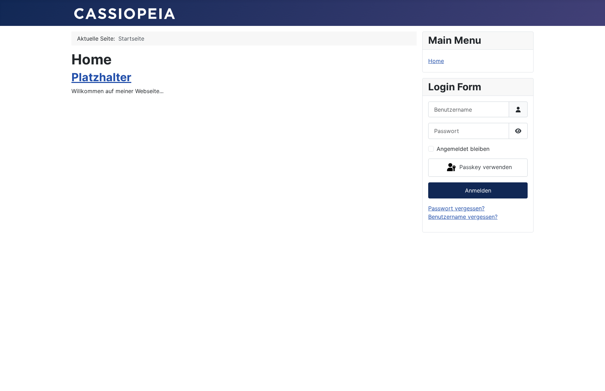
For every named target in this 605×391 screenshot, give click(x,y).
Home (436, 60)
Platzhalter (101, 77)
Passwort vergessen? (456, 208)
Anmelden (478, 190)
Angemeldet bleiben (463, 148)
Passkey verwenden (485, 166)
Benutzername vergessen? (463, 216)
